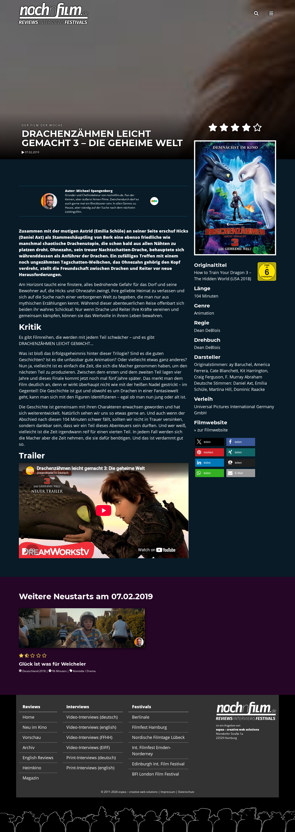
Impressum (168, 792)
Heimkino (32, 767)
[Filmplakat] (235, 201)
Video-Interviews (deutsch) (92, 717)
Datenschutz (186, 792)
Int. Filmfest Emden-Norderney (151, 750)
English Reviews (38, 757)
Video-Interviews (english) (91, 727)
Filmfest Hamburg (149, 727)
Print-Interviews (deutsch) (91, 757)
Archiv (29, 747)
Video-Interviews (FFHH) (89, 737)
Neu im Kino (35, 727)
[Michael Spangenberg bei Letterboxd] (154, 201)
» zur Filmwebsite (211, 430)
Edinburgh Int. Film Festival (158, 764)
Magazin (31, 778)
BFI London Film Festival (155, 774)
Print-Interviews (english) (90, 767)
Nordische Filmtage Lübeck (158, 737)
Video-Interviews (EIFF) (88, 747)
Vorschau (32, 737)
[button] (209, 442)
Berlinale (140, 717)
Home (28, 717)
